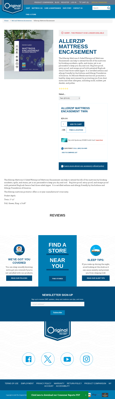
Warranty (59, 383)
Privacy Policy (43, 383)
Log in (73, 2)
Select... (62, 94)
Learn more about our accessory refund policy (84, 166)
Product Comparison (95, 383)
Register (65, 2)
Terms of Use (11, 383)
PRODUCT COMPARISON (43, 2)
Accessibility (63, 386)
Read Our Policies (19, 278)
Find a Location (76, 130)
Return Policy (74, 383)
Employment (27, 383)
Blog (57, 2)
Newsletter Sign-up (57, 294)
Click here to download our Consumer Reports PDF (55, 395)
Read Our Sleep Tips (96, 278)
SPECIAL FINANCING (99, 2)
